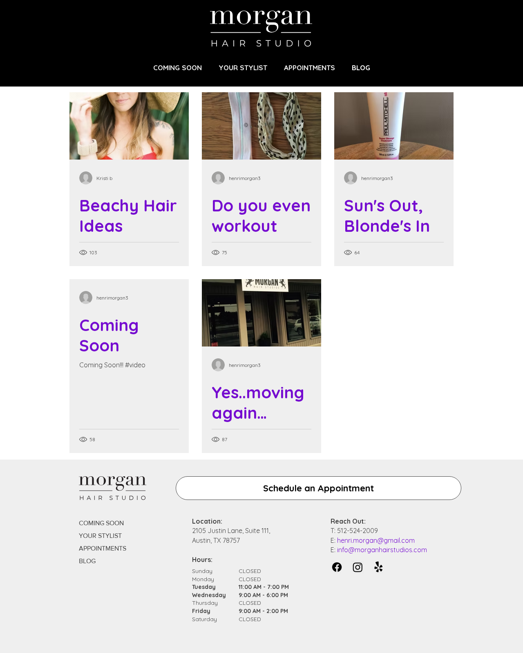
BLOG (87, 560)
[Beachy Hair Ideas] (129, 126)
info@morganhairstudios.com (382, 550)
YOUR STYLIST (100, 535)
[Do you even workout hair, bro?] (261, 126)
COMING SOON (101, 523)
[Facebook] (337, 567)
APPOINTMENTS (102, 548)
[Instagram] (357, 567)
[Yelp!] (378, 567)
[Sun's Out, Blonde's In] (394, 126)
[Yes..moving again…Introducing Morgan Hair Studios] (261, 312)
